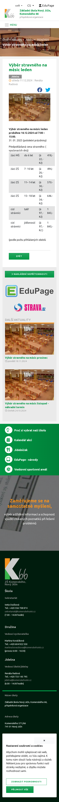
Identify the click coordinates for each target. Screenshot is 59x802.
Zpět (19, 256)
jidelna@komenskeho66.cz (18, 680)
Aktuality (17, 39)
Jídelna (29, 39)
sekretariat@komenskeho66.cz (20, 611)
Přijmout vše (19, 789)
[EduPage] (29, 292)
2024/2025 (43, 39)
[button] (19, 5)
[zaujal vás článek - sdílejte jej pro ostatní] (38, 90)
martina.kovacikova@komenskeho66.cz (24, 647)
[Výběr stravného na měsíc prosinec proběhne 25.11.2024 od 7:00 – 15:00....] (29, 338)
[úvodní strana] (9, 13)
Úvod (5, 39)
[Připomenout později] (44, 740)
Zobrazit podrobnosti (26, 781)
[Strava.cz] (29, 308)
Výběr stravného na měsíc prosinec (26, 357)
